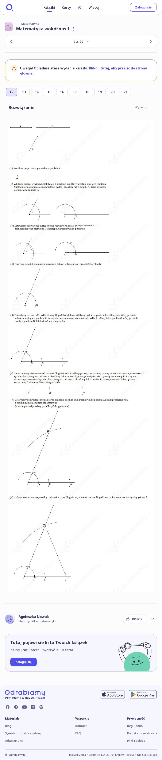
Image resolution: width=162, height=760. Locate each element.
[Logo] (9, 7)
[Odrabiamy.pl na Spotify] (41, 707)
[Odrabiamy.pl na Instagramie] (32, 707)
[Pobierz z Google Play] (142, 694)
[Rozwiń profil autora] (152, 619)
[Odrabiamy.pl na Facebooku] (7, 707)
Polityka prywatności (142, 733)
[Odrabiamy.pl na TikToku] (16, 707)
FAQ (78, 733)
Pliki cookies (136, 741)
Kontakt (81, 726)
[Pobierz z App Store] (112, 694)
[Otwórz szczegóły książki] (73, 28)
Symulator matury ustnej (23, 733)
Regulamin (135, 726)
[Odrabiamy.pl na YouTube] (24, 707)
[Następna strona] (151, 41)
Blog (8, 726)
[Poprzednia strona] (11, 41)
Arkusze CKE (14, 741)
